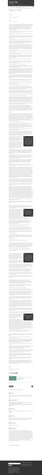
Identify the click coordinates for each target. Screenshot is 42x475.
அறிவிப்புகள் (15, 5)
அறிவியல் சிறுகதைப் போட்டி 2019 (21, 382)
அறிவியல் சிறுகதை (16, 382)
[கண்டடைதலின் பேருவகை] (21, 378)
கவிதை (14, 7)
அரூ (16, 2)
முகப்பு (10, 7)
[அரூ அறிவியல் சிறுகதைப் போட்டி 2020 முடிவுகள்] (29, 377)
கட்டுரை (17, 7)
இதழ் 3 (11, 383)
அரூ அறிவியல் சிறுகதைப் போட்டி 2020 (12, 380)
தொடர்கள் (22, 5)
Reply (9, 398)
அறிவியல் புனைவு (27, 382)
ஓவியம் (22, 7)
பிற (24, 7)
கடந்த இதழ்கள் (18, 5)
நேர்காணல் (20, 7)
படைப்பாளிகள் (24, 5)
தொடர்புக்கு (12, 5)
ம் (32, 386)
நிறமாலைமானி (11, 386)
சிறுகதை (12, 382)
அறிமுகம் (10, 5)
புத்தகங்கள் (28, 5)
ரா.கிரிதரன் (10, 11)
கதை (12, 7)
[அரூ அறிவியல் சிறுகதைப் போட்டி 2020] (12, 378)
